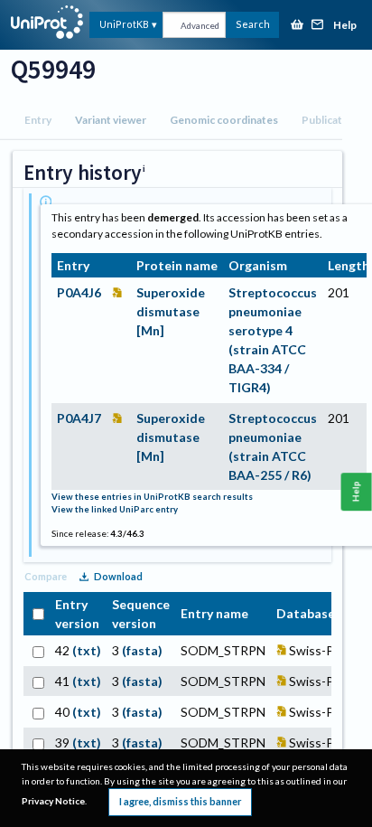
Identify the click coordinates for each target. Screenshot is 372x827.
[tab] (38, 120)
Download (118, 576)
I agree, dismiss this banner (180, 801)
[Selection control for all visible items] (36, 613)
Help (345, 26)
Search (253, 24)
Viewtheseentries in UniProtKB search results (152, 497)
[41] (36, 681)
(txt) (86, 650)
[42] (36, 650)
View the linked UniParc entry (114, 509)
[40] (36, 712)
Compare (45, 576)
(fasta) (142, 650)
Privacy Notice (53, 800)
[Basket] (297, 25)
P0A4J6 (79, 292)
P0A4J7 (79, 418)
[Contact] (318, 25)
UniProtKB (124, 24)
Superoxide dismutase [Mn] (170, 311)
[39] (36, 742)
